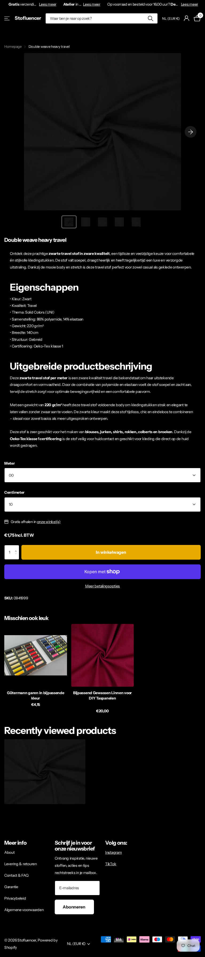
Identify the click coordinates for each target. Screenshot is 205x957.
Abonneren (74, 906)
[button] (17, 547)
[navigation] (69, 222)
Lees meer (47, 4)
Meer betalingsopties (102, 586)
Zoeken (150, 18)
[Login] (187, 18)
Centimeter (14, 492)
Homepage (13, 46)
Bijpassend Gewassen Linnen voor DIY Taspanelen (102, 695)
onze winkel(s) (49, 521)
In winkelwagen (111, 552)
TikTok (110, 863)
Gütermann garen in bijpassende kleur (35, 695)
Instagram (113, 852)
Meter (9, 463)
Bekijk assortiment (7, 18)
